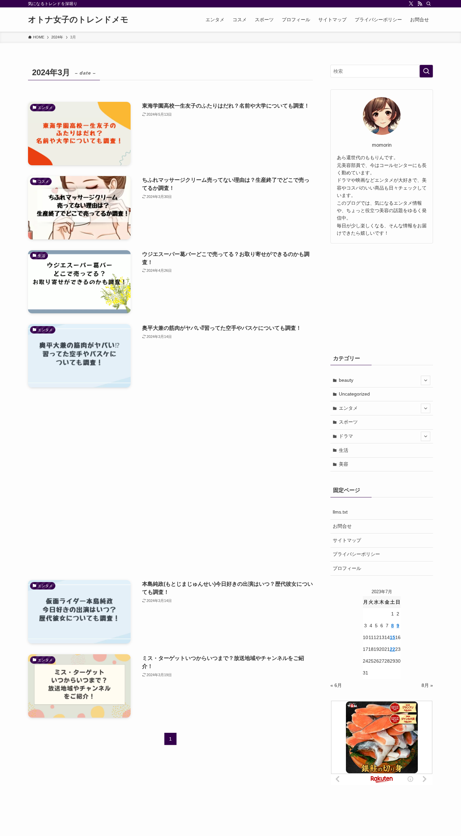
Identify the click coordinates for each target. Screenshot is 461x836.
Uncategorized (354, 394)
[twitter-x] (411, 3)
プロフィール (347, 568)
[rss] (419, 3)
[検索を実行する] (426, 71)
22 (392, 649)
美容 (343, 464)
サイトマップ (347, 540)
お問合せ (342, 526)
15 (392, 637)
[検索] (428, 3)
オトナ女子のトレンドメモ (78, 20)
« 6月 (336, 685)
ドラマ (346, 436)
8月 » (427, 685)
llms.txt (340, 512)
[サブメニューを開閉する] (425, 380)
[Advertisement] (170, 483)
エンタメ (348, 408)
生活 (343, 450)
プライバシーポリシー (356, 554)
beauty (346, 380)
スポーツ (348, 422)
